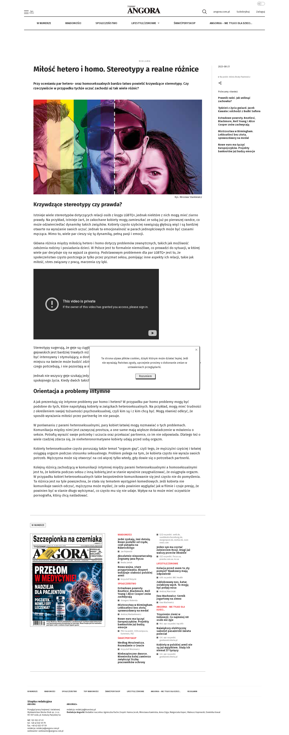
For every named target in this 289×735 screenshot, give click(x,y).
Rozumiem (145, 376)
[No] (196, 349)
